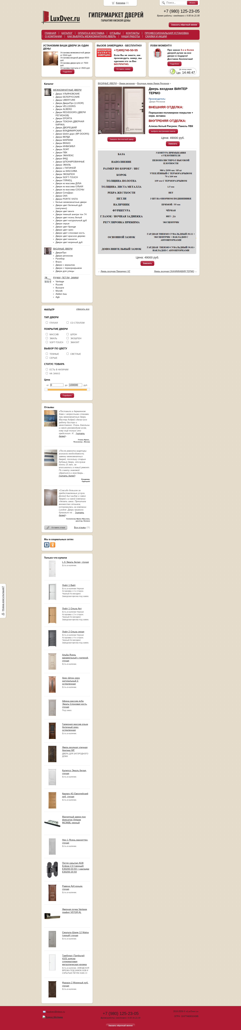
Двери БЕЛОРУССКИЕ (68, 97)
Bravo (59, 261)
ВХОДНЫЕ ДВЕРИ (107, 83)
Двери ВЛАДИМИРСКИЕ (68, 130)
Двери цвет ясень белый (69, 217)
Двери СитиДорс (64, 192)
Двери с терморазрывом (69, 268)
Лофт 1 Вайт (69, 585)
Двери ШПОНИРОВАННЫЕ (70, 161)
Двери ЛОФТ (62, 149)
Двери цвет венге (65, 211)
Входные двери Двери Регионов (153, 83)
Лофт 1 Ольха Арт (72, 608)
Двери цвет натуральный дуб (71, 220)
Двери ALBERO (64, 109)
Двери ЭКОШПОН (65, 174)
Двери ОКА (61, 195)
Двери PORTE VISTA (67, 199)
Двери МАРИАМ (64, 140)
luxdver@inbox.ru (56, 1011)
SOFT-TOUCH (56, 342)
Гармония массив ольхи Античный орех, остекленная (75, 727)
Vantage (60, 281)
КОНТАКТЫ (132, 33)
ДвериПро (61, 252)
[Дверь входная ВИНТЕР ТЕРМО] (121, 110)
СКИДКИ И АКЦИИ (156, 36)
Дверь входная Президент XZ (115, 271)
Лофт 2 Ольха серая (73, 631)
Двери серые (63, 223)
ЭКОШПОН (75, 338)
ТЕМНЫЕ (54, 354)
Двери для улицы (65, 271)
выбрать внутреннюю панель (163, 131)
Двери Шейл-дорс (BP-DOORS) (72, 133)
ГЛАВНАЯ (50, 33)
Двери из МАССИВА (66, 171)
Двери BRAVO (63, 143)
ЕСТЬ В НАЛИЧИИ (59, 369)
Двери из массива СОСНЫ (70, 189)
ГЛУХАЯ (54, 323)
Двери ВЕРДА (63, 137)
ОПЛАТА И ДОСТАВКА (91, 33)
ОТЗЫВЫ (115, 33)
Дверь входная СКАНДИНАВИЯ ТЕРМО (174, 271)
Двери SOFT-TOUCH (67, 177)
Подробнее (67, 72)
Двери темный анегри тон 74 (71, 214)
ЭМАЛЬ (53, 338)
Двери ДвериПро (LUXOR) (70, 103)
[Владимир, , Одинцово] (50, 465)
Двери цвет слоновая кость (70, 233)
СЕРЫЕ (53, 358)
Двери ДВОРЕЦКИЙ (66, 127)
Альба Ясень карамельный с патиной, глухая (75, 657)
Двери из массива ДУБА (68, 183)
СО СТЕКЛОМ (77, 323)
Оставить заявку (123, 69)
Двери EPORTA (64, 118)
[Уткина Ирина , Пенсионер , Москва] (50, 426)
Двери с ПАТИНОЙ (66, 168)
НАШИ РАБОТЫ (130, 36)
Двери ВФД (62, 158)
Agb (58, 297)
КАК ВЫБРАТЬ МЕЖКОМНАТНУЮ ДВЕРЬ (91, 36)
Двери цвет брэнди (66, 226)
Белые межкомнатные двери (71, 202)
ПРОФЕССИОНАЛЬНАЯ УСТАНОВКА (167, 33)
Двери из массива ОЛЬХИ (69, 186)
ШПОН (73, 334)
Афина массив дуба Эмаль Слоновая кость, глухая (74, 704)
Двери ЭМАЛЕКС (65, 155)
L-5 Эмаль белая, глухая (75, 562)
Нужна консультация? (2, 598)
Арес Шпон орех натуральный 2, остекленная (71, 681)
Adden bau (61, 294)
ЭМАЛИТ (74, 342)
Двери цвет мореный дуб (69, 242)
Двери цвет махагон (66, 239)
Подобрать (67, 395)
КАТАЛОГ (66, 33)
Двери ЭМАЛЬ (63, 164)
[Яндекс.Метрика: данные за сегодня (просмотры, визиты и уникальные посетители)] (53, 1017)
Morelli (59, 290)
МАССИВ (54, 334)
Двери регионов (64, 255)
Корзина (120, 2)
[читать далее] (67, 476)
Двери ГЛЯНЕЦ (64, 180)
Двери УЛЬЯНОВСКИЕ (68, 93)
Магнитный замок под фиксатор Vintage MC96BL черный (74, 819)
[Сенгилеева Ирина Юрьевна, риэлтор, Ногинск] (50, 505)
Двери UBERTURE (65, 100)
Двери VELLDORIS (66, 106)
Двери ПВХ (61, 152)
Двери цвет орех (64, 229)
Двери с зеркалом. (65, 265)
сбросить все (82, 309)
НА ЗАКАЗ (55, 373)
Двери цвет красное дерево (70, 236)
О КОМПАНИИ (53, 36)
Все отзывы (80, 527)
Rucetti (59, 284)
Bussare (60, 287)
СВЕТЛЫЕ (75, 354)
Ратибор (60, 258)
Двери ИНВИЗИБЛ (65, 146)
